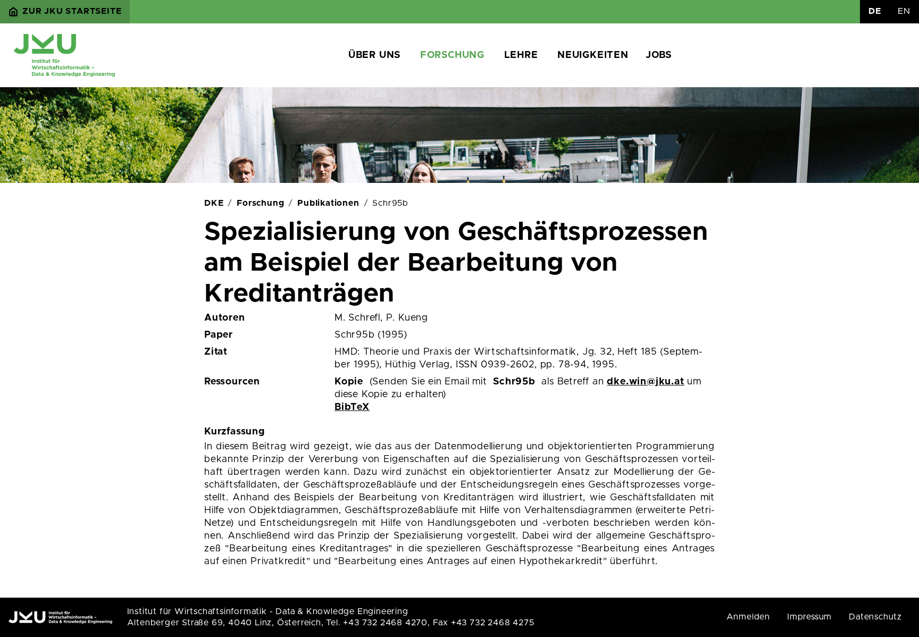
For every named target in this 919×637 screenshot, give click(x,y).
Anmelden (748, 617)
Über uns (374, 55)
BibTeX (352, 407)
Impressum (809, 617)
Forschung (452, 55)
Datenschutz (875, 617)
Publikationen (328, 203)
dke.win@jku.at (645, 382)
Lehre (521, 55)
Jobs (659, 55)
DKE (213, 203)
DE (874, 11)
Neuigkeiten (593, 55)
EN (904, 11)
